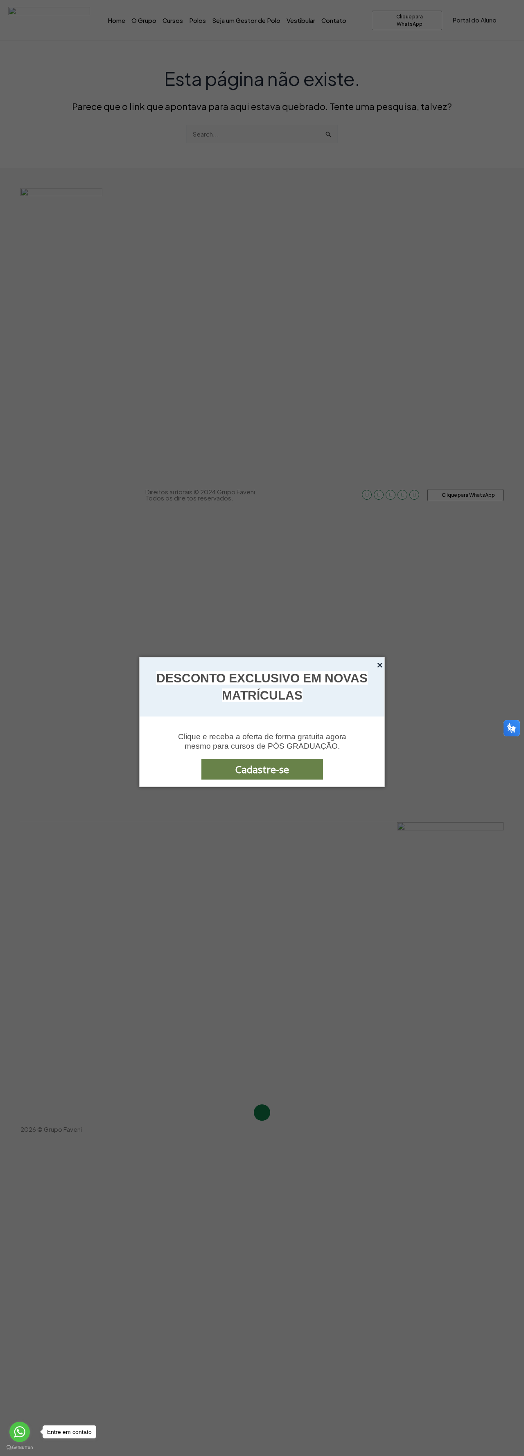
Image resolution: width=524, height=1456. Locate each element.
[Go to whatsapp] (19, 1432)
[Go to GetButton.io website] (20, 1447)
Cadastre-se (262, 769)
